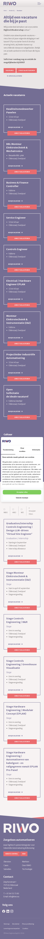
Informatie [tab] (36, 450)
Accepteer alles (22, 492)
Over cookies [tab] (22, 449)
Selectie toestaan (22, 498)
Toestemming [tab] (8, 450)
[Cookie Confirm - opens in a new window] (33, 441)
